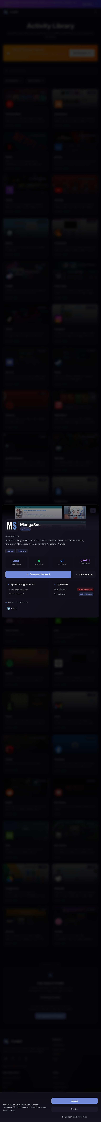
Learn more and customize (74, 1117)
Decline (74, 1109)
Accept (74, 1101)
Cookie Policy (8, 1110)
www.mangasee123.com (18, 590)
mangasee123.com (16, 594)
